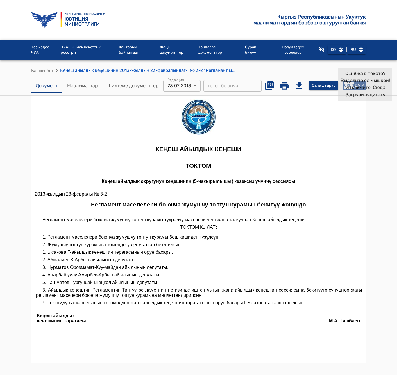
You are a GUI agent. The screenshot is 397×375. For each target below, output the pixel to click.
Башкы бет (42, 70)
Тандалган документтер (210, 50)
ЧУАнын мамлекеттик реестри (81, 50)
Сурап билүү (250, 50)
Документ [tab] (47, 85)
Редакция (175, 80)
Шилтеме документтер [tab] (133, 85)
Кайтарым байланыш (128, 50)
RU (353, 49)
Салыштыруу (323, 85)
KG (333, 49)
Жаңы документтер (171, 50)
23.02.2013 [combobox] (179, 85)
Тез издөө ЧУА (40, 50)
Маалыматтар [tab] (82, 85)
